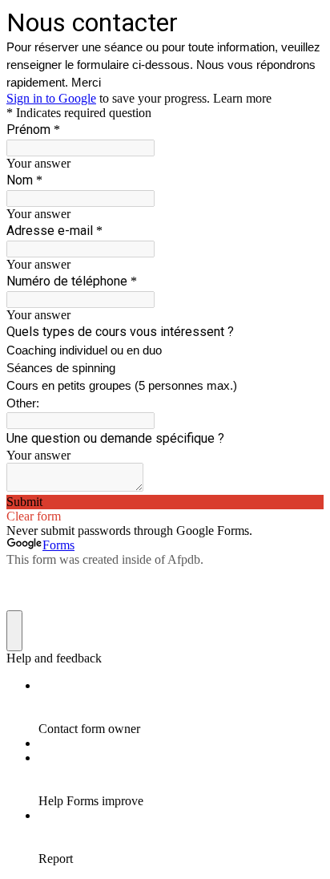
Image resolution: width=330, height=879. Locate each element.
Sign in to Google (51, 98)
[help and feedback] (14, 630)
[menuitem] (181, 707)
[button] (165, 502)
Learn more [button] (242, 98)
